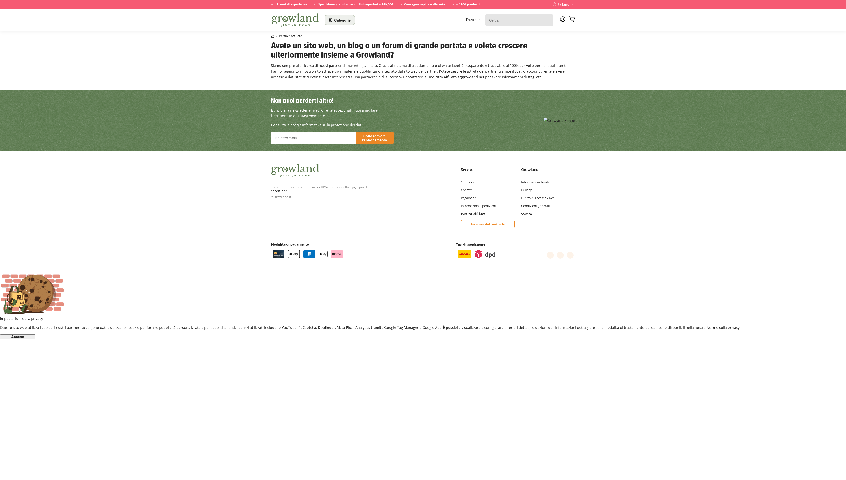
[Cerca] (547, 20)
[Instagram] (570, 255)
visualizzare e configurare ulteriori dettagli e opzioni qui (507, 327)
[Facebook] (550, 255)
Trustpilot (474, 19)
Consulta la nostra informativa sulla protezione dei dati (316, 125)
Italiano (563, 4)
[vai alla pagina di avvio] (295, 20)
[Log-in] (562, 20)
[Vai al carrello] (572, 20)
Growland (529, 169)
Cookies (526, 213)
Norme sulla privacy (723, 327)
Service (467, 169)
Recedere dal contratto (487, 224)
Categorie (342, 20)
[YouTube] (560, 255)
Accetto (17, 336)
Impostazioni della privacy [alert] (21, 318)
